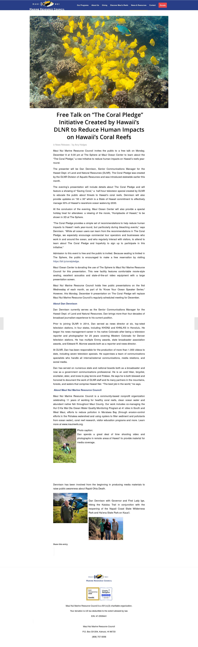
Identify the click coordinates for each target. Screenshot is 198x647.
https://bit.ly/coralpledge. (66, 261)
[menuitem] (83, 5)
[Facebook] (31, 621)
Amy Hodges (81, 144)
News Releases (62, 144)
